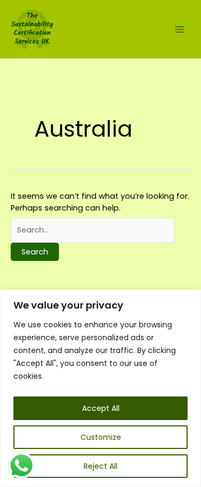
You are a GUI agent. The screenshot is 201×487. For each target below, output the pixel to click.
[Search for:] (92, 229)
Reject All (100, 466)
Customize (100, 437)
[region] (100, 388)
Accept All (101, 408)
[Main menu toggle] (179, 29)
